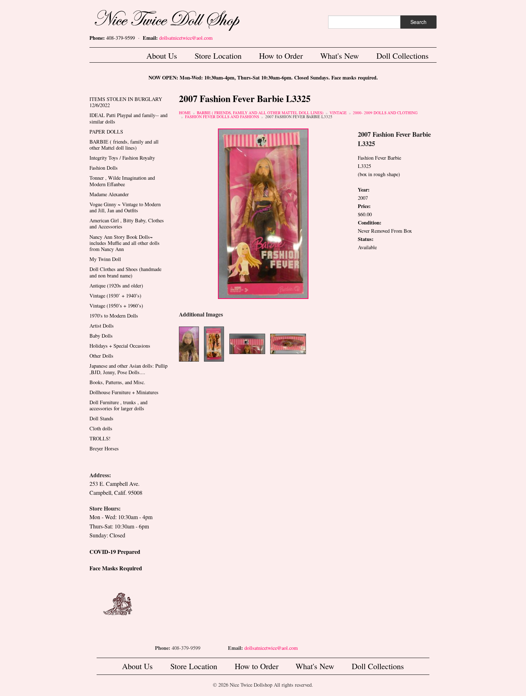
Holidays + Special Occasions (119, 345)
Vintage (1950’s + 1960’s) (116, 305)
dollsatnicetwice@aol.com (186, 37)
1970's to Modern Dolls (113, 315)
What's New (339, 55)
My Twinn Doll (105, 259)
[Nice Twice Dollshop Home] (178, 18)
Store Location (218, 55)
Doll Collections (402, 55)
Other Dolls (101, 355)
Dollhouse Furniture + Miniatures (124, 392)
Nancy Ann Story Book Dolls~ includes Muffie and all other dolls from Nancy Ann (124, 243)
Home (185, 112)
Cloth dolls (100, 428)
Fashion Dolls (103, 167)
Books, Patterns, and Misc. (117, 382)
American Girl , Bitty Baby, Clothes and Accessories (126, 223)
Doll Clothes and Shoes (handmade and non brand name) (125, 272)
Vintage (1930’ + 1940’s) (115, 295)
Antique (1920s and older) (116, 285)
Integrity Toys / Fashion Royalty (122, 157)
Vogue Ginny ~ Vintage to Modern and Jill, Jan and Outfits (125, 207)
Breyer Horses (104, 448)
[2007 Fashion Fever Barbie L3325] (263, 212)
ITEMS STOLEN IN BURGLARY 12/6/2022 (125, 102)
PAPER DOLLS (106, 131)
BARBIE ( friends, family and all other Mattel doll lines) (260, 112)
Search (418, 21)
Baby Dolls (101, 335)
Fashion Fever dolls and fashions (222, 116)
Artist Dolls (101, 325)
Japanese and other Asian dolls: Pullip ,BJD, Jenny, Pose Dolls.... (128, 368)
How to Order (281, 55)
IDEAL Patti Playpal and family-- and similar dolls (128, 118)
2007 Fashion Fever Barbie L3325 (298, 116)
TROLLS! (100, 438)
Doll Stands (101, 418)
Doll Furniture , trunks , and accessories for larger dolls (118, 405)
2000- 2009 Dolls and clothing (385, 112)
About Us (161, 55)
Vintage (338, 112)
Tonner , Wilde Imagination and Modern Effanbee (122, 180)
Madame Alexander (109, 194)
